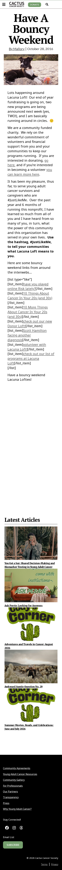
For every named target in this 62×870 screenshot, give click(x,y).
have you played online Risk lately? (28, 286)
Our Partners (10, 791)
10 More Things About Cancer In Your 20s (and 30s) (28, 312)
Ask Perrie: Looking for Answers (23, 605)
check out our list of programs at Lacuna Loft (31, 358)
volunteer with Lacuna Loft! (27, 346)
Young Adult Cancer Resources (20, 774)
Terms (44, 864)
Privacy (54, 864)
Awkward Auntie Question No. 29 (24, 686)
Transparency (11, 797)
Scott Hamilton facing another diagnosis (27, 335)
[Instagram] (14, 827)
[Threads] (21, 827)
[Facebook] (7, 827)
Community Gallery (14, 780)
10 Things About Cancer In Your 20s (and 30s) (30, 295)
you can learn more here (30, 171)
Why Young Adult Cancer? (17, 809)
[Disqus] (31, 442)
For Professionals (13, 785)
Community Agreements (16, 768)
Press (6, 803)
